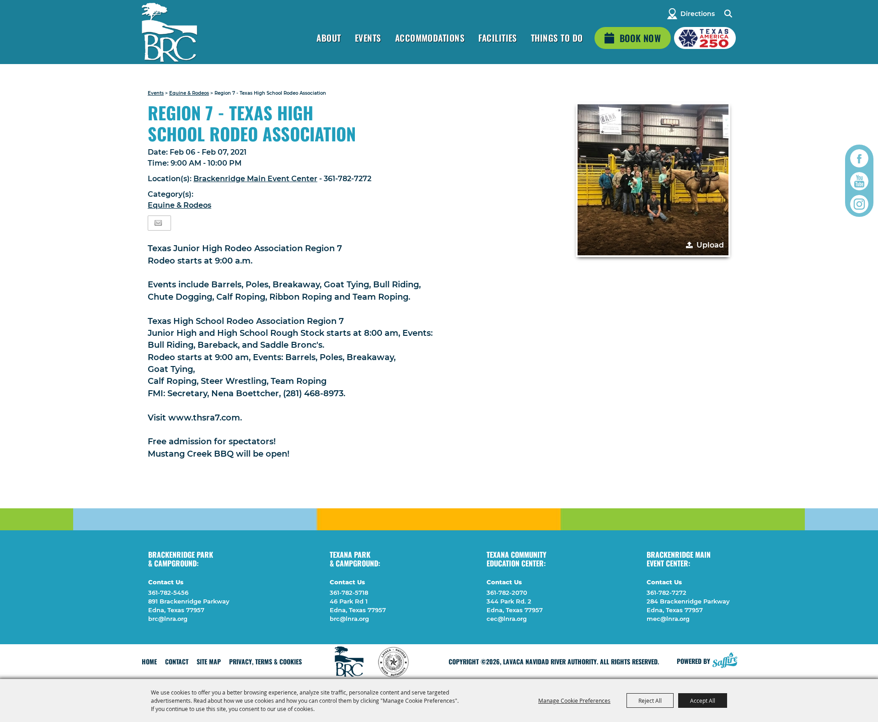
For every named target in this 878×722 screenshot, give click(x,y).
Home (149, 661)
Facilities (497, 37)
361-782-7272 (666, 592)
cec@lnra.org (507, 618)
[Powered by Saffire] (724, 658)
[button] (653, 179)
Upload (710, 245)
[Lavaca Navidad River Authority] (169, 32)
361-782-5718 (349, 592)
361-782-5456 (168, 592)
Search (728, 14)
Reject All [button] (650, 700)
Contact (176, 661)
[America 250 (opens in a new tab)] (705, 38)
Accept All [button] (702, 700)
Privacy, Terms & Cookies (265, 661)
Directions (697, 14)
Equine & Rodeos (189, 93)
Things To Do (557, 37)
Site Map (209, 661)
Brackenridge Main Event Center (255, 178)
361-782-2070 (507, 592)
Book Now (640, 38)
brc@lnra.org (167, 618)
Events (368, 37)
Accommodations (430, 37)
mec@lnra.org (668, 618)
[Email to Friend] (158, 223)
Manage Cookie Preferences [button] (574, 700)
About (328, 37)
